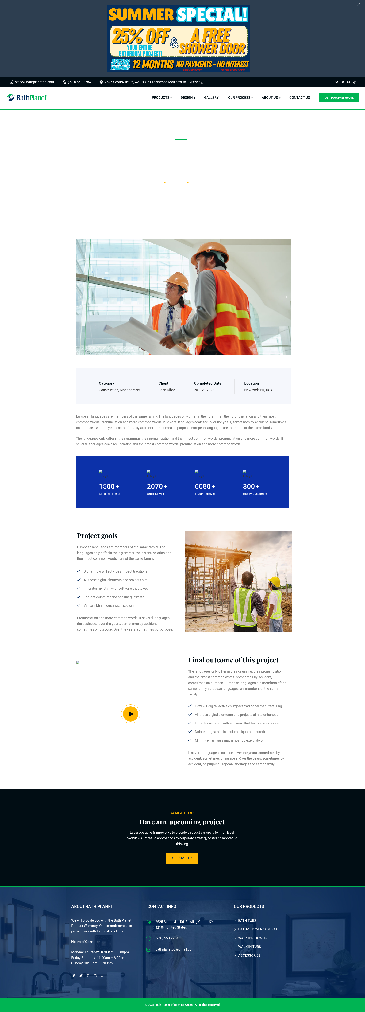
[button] (358, 4)
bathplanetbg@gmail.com (174, 949)
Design (187, 98)
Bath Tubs (247, 921)
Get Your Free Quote (339, 97)
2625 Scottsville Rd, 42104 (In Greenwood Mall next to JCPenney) (154, 82)
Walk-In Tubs (249, 947)
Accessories (249, 955)
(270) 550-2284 (79, 82)
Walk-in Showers (253, 938)
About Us (270, 98)
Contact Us (299, 98)
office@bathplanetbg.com (34, 82)
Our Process (239, 98)
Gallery (211, 98)
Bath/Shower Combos (257, 929)
